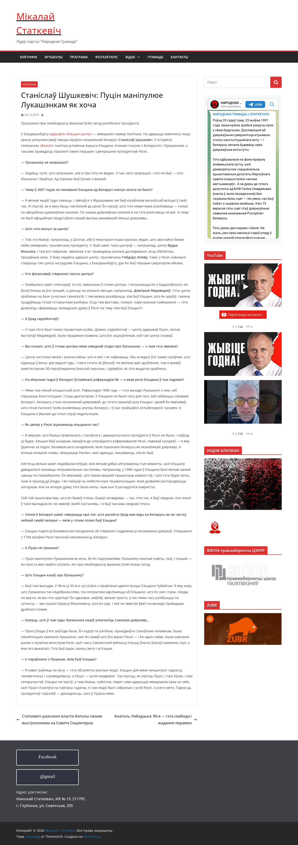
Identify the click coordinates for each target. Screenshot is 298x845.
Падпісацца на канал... (246, 314)
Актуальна (29, 84)
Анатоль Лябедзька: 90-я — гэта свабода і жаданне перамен (153, 719)
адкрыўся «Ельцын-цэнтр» (71, 134)
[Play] (245, 287)
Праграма (79, 57)
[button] (137, 57)
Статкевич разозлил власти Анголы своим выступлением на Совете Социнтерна (62, 719)
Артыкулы (53, 57)
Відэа (130, 57)
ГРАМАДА (155, 57)
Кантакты (179, 57)
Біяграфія (28, 57)
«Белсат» (47, 145)
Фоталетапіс (106, 57)
